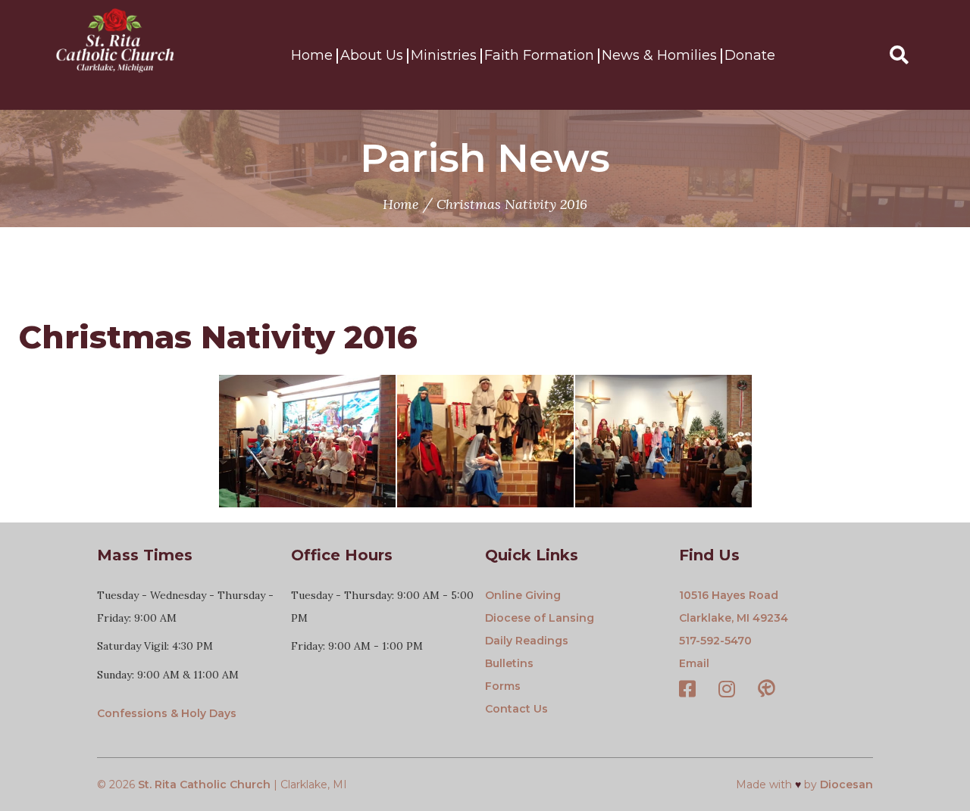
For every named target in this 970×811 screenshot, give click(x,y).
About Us (371, 55)
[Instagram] (726, 690)
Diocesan (846, 784)
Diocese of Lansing (539, 618)
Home (312, 55)
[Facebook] (687, 690)
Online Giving (523, 595)
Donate (749, 55)
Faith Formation (539, 55)
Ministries (444, 55)
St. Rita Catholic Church (204, 784)
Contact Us (516, 709)
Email (694, 663)
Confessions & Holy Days (166, 713)
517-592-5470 (715, 640)
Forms (503, 686)
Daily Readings (526, 640)
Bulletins (509, 663)
